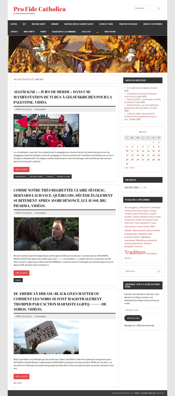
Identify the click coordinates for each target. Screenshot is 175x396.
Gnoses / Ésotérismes (152, 24)
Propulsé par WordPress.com (122, 393)
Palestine (49, 176)
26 (138, 160)
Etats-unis (129, 223)
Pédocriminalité (139, 230)
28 (148, 160)
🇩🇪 (97, 31)
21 (148, 155)
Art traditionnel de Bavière (138, 88)
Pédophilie (142, 234)
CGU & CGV (86, 31)
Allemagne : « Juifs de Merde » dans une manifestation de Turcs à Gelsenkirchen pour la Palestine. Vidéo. (63, 97)
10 (127, 151)
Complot (153, 211)
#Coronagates (131, 207)
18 (132, 155)
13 (143, 151)
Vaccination (152, 253)
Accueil (14, 24)
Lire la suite (21, 169)
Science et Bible (106, 24)
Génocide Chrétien (36, 176)
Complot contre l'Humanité (136, 214)
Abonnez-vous (133, 318)
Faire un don (110, 31)
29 (153, 160)
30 (159, 160)
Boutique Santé (38, 24)
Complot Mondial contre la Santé (146, 217)
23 (159, 155)
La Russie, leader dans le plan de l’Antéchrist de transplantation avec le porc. (140, 117)
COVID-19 (140, 220)
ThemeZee (160, 393)
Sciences (138, 246)
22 (153, 155)
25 (132, 160)
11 (132, 151)
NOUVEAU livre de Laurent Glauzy (78, 24)
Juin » (132, 168)
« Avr (126, 168)
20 (143, 155)
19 (138, 155)
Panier (43, 31)
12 (138, 151)
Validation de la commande (64, 31)
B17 (24, 24)
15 (153, 151)
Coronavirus (130, 220)
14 (148, 151)
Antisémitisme (20, 176)
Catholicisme (144, 207)
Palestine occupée (63, 176)
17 (127, 155)
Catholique (155, 207)
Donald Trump (151, 220)
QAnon (137, 237)
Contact (14, 31)
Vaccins (128, 258)
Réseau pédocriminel (134, 243)
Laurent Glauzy (143, 226)
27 (143, 160)
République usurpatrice (146, 240)
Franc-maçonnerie (142, 223)
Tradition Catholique (128, 24)
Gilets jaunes (130, 226)
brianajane (42, 109)
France (153, 223)
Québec (18, 280)
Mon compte (29, 31)
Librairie (55, 24)
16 (159, 151)
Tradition (135, 252)
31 (127, 164)
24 (127, 160)
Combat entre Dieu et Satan (136, 211)
